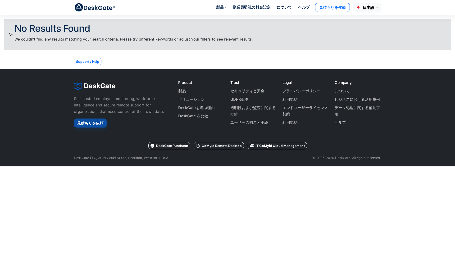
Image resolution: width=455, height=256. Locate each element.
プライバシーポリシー (301, 90)
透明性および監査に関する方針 (253, 110)
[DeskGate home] (95, 7)
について (284, 7)
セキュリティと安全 (247, 90)
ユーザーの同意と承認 (249, 122)
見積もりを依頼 (332, 7)
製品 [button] (220, 7)
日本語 (369, 7)
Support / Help (87, 61)
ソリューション (191, 99)
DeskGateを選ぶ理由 (196, 107)
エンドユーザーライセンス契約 (305, 110)
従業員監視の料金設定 (252, 7)
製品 (182, 90)
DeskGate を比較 (193, 116)
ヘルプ (304, 7)
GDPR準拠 (239, 99)
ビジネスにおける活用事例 (357, 99)
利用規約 (290, 99)
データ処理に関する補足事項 (357, 110)
